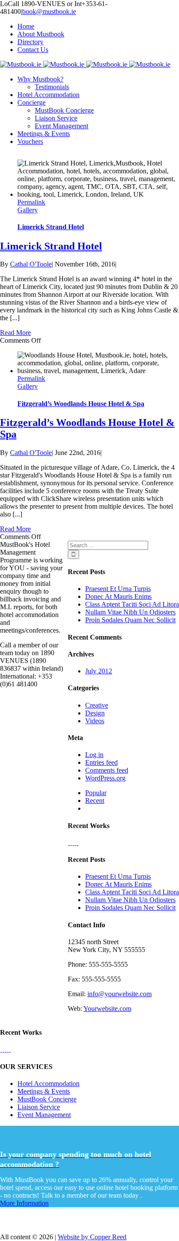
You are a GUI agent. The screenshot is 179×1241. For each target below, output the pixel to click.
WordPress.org (105, 778)
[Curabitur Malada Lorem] (77, 842)
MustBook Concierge (46, 1099)
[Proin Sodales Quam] (73, 842)
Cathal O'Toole (31, 264)
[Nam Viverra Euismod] (75, 842)
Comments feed (106, 770)
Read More (15, 332)
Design (95, 713)
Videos (94, 720)
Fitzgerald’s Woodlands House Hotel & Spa (80, 403)
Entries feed (101, 762)
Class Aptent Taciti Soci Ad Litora (132, 604)
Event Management (44, 1114)
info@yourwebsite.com (119, 993)
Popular (95, 792)
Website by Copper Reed (92, 1237)
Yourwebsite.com (107, 1008)
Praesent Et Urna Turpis (118, 588)
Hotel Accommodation (48, 1083)
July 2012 (98, 671)
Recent (94, 800)
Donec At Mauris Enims (118, 596)
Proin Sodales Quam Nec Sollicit (130, 620)
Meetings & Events (43, 1091)
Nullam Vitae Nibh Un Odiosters (130, 612)
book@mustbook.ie (49, 11)
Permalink (31, 202)
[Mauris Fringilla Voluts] (71, 842)
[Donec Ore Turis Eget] (69, 842)
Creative (96, 705)
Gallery (27, 210)
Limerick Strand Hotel (50, 227)
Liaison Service (38, 1107)
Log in (94, 754)
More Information (24, 1203)
